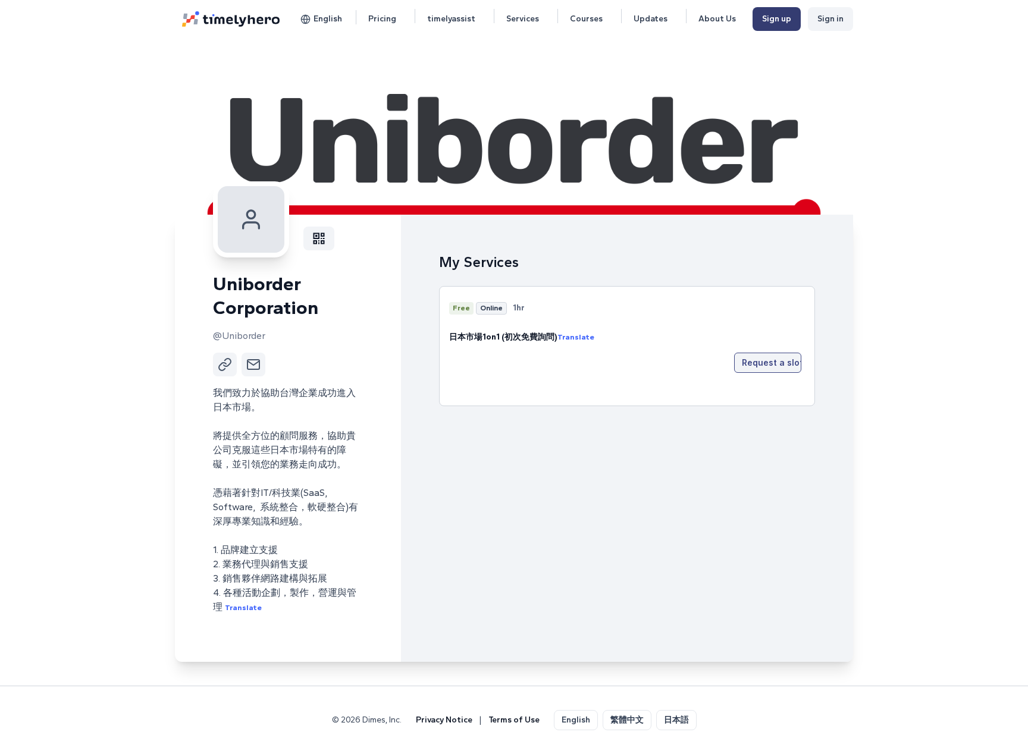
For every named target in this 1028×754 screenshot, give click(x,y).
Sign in (830, 19)
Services (522, 19)
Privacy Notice (444, 720)
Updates (650, 19)
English (328, 19)
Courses (586, 19)
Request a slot (771, 362)
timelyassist (451, 19)
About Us (717, 19)
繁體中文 (627, 720)
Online (491, 308)
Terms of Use (514, 720)
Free (461, 308)
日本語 (676, 720)
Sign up (776, 19)
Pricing (382, 19)
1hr (519, 308)
